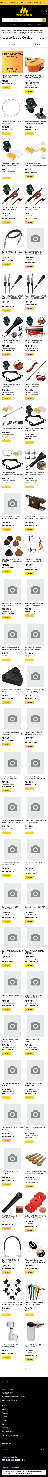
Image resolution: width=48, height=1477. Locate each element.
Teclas (30, 25)
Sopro (38, 25)
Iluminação (6, 1428)
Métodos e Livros (8, 1432)
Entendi (29, 1473)
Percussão (13, 25)
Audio (4, 25)
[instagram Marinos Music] (2, 1382)
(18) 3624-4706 (8, 1393)
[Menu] (3, 11)
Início (3, 30)
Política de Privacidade (10, 1435)
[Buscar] (44, 20)
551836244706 (7, 1389)
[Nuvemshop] (10, 1468)
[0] (45, 11)
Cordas (22, 25)
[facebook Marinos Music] (7, 1382)
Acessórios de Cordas (20, 30)
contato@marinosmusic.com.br (13, 1397)
